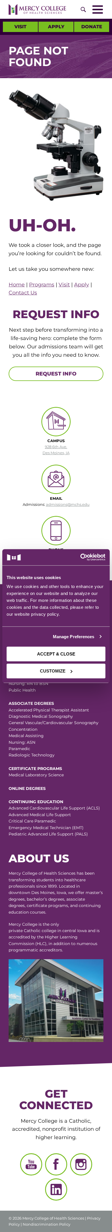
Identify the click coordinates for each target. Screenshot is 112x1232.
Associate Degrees (31, 703)
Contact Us (23, 293)
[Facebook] (56, 1164)
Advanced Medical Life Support (40, 814)
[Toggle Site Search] (83, 9)
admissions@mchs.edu (68, 504)
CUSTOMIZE (52, 670)
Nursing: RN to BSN (28, 683)
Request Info (56, 374)
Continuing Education (36, 801)
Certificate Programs (35, 768)
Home (17, 284)
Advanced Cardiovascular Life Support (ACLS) (54, 808)
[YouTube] (31, 1164)
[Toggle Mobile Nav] (97, 9)
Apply (56, 26)
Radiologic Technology (32, 755)
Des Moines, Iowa (48, 892)
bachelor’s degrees (45, 899)
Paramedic (19, 748)
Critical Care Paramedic (32, 821)
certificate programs (47, 905)
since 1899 (46, 886)
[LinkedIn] (56, 1189)
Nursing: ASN (22, 742)
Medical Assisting (26, 735)
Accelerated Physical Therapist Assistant (49, 710)
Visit (20, 26)
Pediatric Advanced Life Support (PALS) (48, 834)
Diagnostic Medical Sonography (41, 716)
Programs (41, 284)
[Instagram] (81, 1164)
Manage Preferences (73, 636)
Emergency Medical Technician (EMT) (46, 827)
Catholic (32, 930)
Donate (91, 26)
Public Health (22, 690)
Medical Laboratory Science (36, 774)
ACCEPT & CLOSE (56, 653)
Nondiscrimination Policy (46, 1224)
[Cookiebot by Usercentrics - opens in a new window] (80, 557)
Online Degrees (27, 788)
